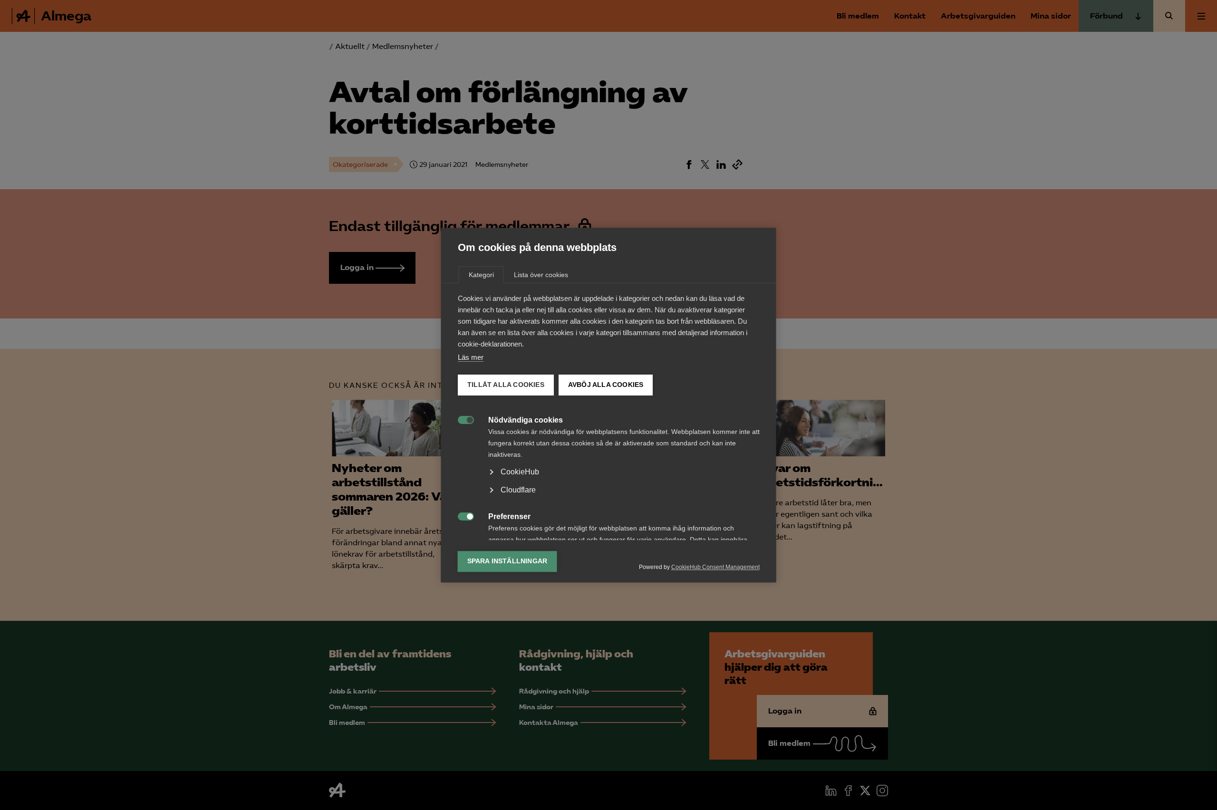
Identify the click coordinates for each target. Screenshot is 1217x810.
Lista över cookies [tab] (541, 275)
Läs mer (470, 357)
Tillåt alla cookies (505, 384)
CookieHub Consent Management (715, 567)
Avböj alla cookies (605, 384)
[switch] (461, 419)
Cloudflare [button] (518, 490)
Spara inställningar (507, 561)
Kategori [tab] (481, 275)
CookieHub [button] (520, 472)
